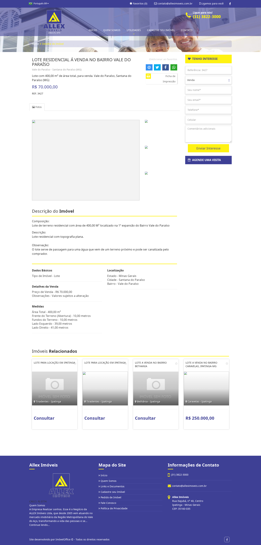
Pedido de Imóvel (110, 497)
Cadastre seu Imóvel (112, 492)
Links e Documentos (112, 486)
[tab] (208, 59)
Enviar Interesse (208, 148)
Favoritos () (139, 3)
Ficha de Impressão (169, 78)
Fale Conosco (108, 503)
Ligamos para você (212, 3)
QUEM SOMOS (111, 30)
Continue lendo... (39, 525)
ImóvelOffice (63, 539)
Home (35, 43)
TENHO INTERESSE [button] (204, 59)
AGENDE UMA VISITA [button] (206, 160)
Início (103, 475)
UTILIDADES (134, 30)
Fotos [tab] (38, 107)
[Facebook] (230, 3)
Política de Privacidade (113, 508)
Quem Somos (108, 481)
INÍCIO (93, 30)
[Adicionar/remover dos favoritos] (75, 363)
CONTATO (186, 30)
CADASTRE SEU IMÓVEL (161, 30)
